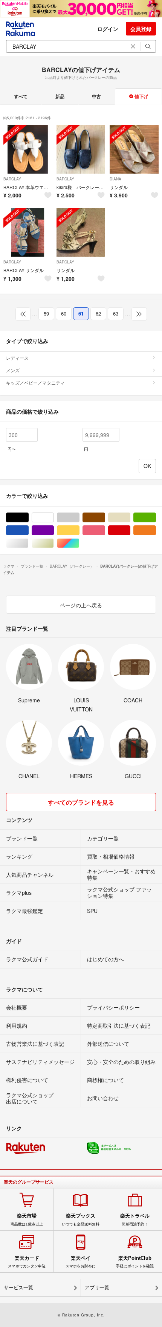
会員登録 (140, 28)
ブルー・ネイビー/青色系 (28, 530)
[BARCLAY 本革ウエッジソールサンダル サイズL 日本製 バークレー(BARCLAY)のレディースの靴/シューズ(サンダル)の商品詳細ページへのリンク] (27, 149)
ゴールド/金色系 (53, 543)
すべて (21, 96)
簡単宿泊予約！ (135, 1219)
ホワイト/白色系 (53, 517)
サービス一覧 (18, 1287)
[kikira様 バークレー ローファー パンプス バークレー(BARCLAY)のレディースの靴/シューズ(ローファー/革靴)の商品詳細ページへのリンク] (81, 149)
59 (46, 313)
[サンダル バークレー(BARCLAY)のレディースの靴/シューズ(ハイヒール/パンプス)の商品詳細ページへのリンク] (81, 232)
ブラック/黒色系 (28, 517)
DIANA (115, 179)
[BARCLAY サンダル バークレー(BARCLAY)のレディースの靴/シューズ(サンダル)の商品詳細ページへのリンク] (27, 232)
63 (115, 313)
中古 (96, 96)
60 (63, 313)
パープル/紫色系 (53, 530)
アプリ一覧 (97, 1287)
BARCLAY (12, 179)
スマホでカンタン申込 (27, 1261)
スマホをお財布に (81, 1261)
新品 (59, 96)
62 (98, 313)
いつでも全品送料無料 (80, 1219)
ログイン (107, 28)
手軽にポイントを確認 (135, 1261)
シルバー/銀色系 (28, 543)
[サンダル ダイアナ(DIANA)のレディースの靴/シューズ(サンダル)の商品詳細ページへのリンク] (134, 149)
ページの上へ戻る (81, 605)
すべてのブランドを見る (81, 802)
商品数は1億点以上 (27, 1219)
